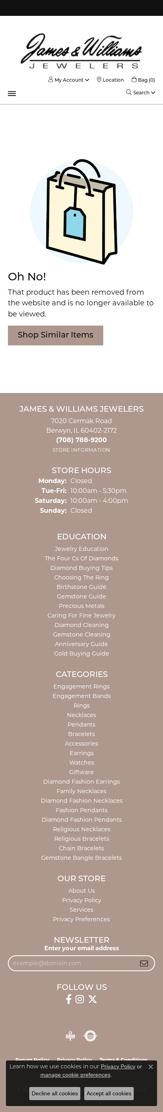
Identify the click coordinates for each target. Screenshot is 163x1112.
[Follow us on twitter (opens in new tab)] (92, 999)
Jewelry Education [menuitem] (81, 548)
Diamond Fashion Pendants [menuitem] (82, 819)
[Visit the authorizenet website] (90, 1036)
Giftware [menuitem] (81, 772)
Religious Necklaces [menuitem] (81, 829)
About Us (81, 890)
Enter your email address (81, 948)
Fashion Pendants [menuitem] (82, 810)
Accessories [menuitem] (81, 743)
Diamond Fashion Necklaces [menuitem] (82, 800)
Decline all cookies (55, 1093)
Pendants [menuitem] (81, 724)
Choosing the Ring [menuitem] (81, 577)
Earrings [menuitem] (82, 753)
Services (81, 909)
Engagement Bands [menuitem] (82, 696)
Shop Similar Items (55, 335)
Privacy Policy (81, 900)
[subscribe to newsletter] (144, 963)
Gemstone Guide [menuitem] (81, 596)
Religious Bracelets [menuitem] (81, 838)
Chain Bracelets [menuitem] (81, 848)
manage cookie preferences (75, 1075)
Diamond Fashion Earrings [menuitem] (81, 781)
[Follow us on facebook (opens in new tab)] (69, 999)
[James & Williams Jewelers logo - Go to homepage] (81, 51)
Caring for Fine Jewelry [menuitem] (81, 615)
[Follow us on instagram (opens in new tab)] (80, 999)
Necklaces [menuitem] (81, 715)
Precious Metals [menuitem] (81, 606)
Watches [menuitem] (81, 762)
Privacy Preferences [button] (81, 919)
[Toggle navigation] (12, 93)
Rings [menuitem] (82, 705)
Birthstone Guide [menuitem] (81, 587)
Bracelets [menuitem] (81, 734)
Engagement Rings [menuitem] (81, 686)
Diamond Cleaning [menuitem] (82, 625)
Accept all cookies (109, 1093)
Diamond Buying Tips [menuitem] (81, 567)
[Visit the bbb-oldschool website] (70, 1036)
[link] (110, 80)
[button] (65, 80)
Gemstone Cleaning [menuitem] (81, 634)
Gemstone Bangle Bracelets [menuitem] (81, 857)
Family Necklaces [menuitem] (81, 791)
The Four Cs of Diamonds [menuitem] (81, 558)
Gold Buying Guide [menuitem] (81, 653)
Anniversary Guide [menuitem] (81, 644)
